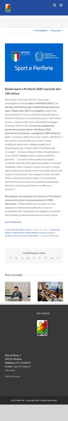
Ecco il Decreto (13, 221)
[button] (7, 291)
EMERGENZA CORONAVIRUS (25, 232)
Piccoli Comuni (20, 235)
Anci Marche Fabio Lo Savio (19, 229)
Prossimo (56, 30)
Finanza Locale (46, 232)
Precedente (41, 30)
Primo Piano (33, 235)
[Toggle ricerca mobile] (54, 5)
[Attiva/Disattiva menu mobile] (61, 5)
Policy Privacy (12, 376)
